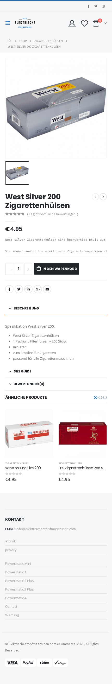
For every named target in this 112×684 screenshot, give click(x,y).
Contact (11, 606)
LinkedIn (28, 289)
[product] (29, 433)
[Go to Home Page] (9, 41)
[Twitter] (95, 6)
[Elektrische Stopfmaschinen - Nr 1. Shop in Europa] (25, 23)
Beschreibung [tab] (26, 308)
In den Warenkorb (59, 268)
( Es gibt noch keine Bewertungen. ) (52, 214)
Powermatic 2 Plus (19, 580)
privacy (11, 549)
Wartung (12, 615)
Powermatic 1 (15, 572)
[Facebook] (88, 6)
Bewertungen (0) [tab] (29, 384)
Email (47, 289)
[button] (95, 397)
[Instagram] (103, 6)
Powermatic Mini (18, 563)
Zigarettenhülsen (17, 463)
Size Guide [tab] (22, 371)
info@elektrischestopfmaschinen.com (46, 529)
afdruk (10, 541)
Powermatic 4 (15, 598)
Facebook (9, 289)
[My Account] (72, 23)
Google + (38, 289)
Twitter (19, 289)
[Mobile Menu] (9, 23)
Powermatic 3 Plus (19, 589)
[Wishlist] (84, 23)
